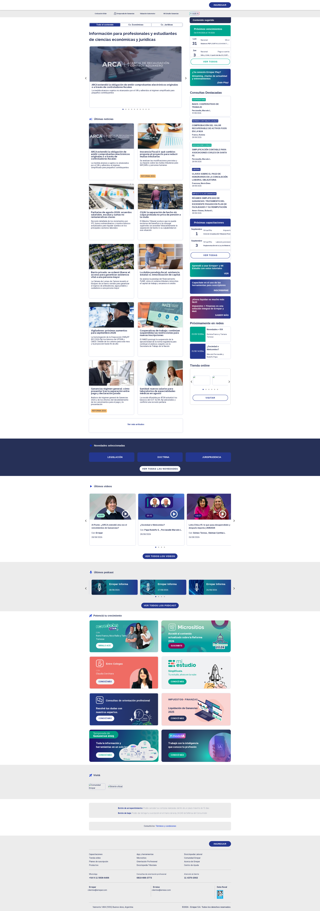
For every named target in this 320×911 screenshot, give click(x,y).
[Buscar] (123, 5)
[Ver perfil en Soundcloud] (118, 894)
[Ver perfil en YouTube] (107, 894)
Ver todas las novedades (160, 469)
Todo (105, 25)
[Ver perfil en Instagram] (112, 894)
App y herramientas (145, 854)
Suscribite (176, 646)
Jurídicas (167, 25)
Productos (93, 865)
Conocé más (105, 681)
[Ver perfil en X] (96, 894)
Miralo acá (104, 645)
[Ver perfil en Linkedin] (101, 894)
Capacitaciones (95, 854)
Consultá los (160, 826)
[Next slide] (229, 382)
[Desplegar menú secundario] (198, 5)
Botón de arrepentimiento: (130, 808)
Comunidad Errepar (192, 858)
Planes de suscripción (98, 861)
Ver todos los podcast (160, 605)
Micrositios (141, 858)
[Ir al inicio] (99, 843)
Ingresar (220, 5)
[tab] (203, 389)
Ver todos (210, 61)
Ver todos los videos (160, 556)
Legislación (115, 457)
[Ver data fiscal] (224, 894)
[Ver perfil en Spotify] (123, 894)
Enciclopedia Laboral (193, 854)
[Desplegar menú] (90, 5)
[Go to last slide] (192, 382)
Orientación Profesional (147, 861)
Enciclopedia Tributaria (146, 865)
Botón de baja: (124, 813)
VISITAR (210, 398)
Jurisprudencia (211, 457)
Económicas (135, 25)
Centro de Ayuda (191, 865)
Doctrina (163, 457)
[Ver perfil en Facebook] (90, 894)
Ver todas (210, 255)
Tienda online (95, 858)
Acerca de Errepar (192, 861)
